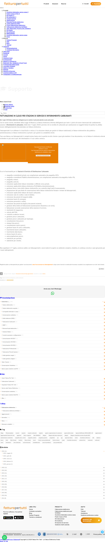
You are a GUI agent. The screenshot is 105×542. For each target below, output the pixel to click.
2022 (4, 475)
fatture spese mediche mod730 (11, 368)
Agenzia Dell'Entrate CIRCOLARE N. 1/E (84, 433)
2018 (4, 487)
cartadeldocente (36, 442)
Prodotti (46, 4)
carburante (90, 440)
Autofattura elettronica (85, 437)
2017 (4, 489)
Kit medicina (59, 521)
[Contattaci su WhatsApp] (4, 537)
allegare (44, 435)
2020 (4, 481)
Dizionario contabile (8, 424)
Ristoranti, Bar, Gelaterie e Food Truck (15, 63)
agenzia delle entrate (68, 433)
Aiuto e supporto (27, 435)
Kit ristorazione (59, 519)
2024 (4, 470)
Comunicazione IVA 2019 (9, 345)
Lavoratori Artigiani (9, 66)
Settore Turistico (8, 68)
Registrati (6, 53)
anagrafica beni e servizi (20, 437)
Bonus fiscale (28, 440)
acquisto (23, 433)
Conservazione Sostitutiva (10, 365)
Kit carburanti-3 (11, 17)
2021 (4, 478)
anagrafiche (52, 437)
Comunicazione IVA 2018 (9, 342)
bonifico (20, 440)
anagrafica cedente (32, 437)
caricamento (8, 442)
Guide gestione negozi (9, 355)
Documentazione (12, 48)
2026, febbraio (8, 461)
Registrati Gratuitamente (43, 155)
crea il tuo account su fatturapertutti (42, 264)
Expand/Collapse (103, 301)
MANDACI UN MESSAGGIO (87, 520)
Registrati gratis (9, 106)
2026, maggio (7, 453)
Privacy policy (97, 534)
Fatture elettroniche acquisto (10, 308)
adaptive (41, 433)
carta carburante (17, 442)
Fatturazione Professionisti (10, 348)
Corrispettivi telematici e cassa (11, 311)
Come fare (8, 108)
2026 (4, 451)
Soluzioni (55, 4)
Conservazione (11, 19)
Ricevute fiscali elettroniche (10, 328)
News (5, 420)
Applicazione (11, 20)
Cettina (43, 273)
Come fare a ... (7, 301)
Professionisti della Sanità (11, 64)
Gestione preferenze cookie (89, 515)
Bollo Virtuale (13, 440)
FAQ (8, 41)
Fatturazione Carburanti (20, 273)
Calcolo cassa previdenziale (44, 440)
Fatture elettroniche (8, 305)
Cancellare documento (72, 440)
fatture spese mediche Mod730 (11, 394)
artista (76, 437)
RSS (104, 302)
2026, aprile (7, 456)
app (62, 437)
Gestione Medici (7, 331)
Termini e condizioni (35, 517)
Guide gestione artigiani (9, 358)
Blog (8, 43)
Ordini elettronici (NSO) (9, 318)
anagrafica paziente (43, 437)
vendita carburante (19, 277)
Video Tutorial (6, 362)
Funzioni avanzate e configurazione (12, 335)
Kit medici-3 (10, 15)
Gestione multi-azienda (62, 525)
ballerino (98, 437)
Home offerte (9, 104)
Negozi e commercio (9, 61)
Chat (5, 109)
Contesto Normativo (13, 50)
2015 (4, 495)
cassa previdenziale (57, 442)
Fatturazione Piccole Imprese (10, 352)
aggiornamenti (98, 433)
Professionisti (7, 60)
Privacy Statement (14, 539)
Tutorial (9, 45)
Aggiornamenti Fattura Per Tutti (7, 435)
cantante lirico (82, 440)
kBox (4, 398)
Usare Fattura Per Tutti (9, 378)
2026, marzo (7, 458)
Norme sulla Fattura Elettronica (11, 388)
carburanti (97, 440)
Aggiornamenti (30, 273)
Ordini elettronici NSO (13, 23)
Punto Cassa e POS (61, 517)
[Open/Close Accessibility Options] (102, 532)
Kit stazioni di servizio (61, 523)
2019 (4, 484)
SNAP (4, 325)
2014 (4, 498)
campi (63, 440)
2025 (4, 467)
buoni (34, 440)
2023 (4, 473)
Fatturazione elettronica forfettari (17, 27)
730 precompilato (9, 433)
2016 (4, 492)
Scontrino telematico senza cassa (17, 35)
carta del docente (26, 442)
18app (2, 433)
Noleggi (5, 69)
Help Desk (6, 51)
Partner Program (12, 40)
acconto (17, 433)
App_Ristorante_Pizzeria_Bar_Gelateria (19, 28)
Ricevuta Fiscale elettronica (15, 22)
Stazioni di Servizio (9, 71)
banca (2, 440)
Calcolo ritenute (56, 440)
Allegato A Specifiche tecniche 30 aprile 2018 (80, 435)
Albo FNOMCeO (36, 435)
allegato (66, 435)
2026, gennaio (8, 464)
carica (2, 442)
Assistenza (84, 513)
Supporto (6, 46)
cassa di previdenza (46, 442)
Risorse (63, 4)
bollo (7, 440)
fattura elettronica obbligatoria (8, 277)
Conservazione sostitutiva (10, 315)
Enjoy (8, 37)
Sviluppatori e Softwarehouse (12, 74)
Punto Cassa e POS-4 (13, 14)
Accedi (5, 55)
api (57, 437)
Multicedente (11, 33)
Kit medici (10, 30)
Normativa (6, 417)
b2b (93, 437)
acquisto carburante (32, 433)
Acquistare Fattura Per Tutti (10, 384)
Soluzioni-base (8, 58)
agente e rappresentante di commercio (53, 433)
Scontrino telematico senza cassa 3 (17, 12)
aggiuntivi (19, 435)
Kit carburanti (11, 32)
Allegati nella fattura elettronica (55, 435)
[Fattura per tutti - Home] (16, 4)
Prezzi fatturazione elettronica (16, 25)
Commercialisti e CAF (10, 73)
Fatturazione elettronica (9, 407)
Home (5, 56)
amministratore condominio (7, 437)
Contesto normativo (35, 511)
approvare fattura (69, 437)
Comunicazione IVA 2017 (10, 338)
